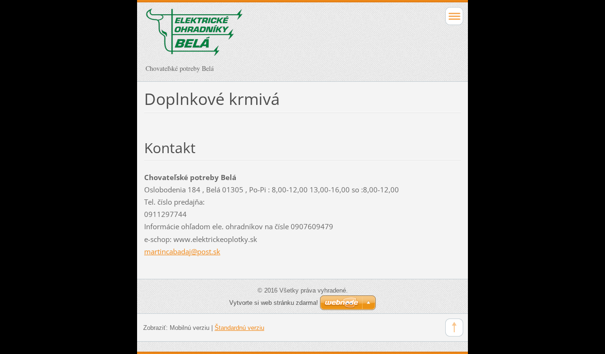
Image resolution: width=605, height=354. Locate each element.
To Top (454, 328)
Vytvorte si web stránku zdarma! (273, 302)
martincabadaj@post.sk (182, 251)
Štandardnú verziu (239, 327)
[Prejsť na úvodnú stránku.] (271, 36)
